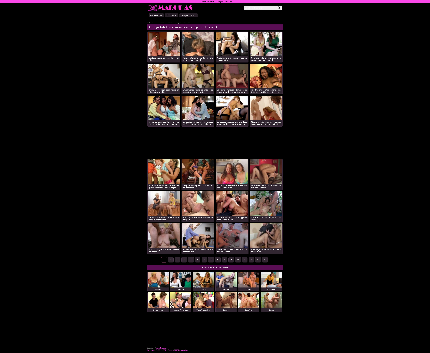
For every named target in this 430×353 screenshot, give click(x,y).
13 (244, 260)
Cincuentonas (158, 310)
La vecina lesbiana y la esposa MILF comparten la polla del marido (198, 123)
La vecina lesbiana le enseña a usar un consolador (164, 218)
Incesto (226, 289)
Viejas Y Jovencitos (203, 310)
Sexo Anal (248, 310)
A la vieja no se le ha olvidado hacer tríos (266, 250)
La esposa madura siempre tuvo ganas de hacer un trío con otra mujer (232, 123)
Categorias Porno (188, 15)
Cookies (171, 350)
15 (258, 260)
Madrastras (271, 289)
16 (265, 260)
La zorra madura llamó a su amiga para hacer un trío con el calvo (232, 91)
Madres (203, 289)
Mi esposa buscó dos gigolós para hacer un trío (232, 218)
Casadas (226, 310)
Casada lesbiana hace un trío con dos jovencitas (232, 250)
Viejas (248, 289)
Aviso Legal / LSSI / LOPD (157, 350)
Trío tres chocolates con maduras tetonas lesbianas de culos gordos (266, 91)
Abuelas (158, 289)
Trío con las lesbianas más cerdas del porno (198, 218)
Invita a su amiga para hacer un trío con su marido (164, 91)
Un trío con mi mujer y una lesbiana (266, 218)
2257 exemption (181, 350)
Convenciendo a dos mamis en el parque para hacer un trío (266, 59)
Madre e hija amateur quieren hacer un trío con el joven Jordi (266, 123)
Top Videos (171, 15)
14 (251, 260)
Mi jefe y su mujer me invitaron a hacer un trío (198, 250)
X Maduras (150, 23)
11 (231, 260)
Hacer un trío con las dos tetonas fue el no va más (232, 186)
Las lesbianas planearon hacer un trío (164, 59)
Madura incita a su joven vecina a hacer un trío (232, 59)
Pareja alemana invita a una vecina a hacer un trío (198, 59)
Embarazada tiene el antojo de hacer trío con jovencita (198, 91)
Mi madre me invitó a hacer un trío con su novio (266, 186)
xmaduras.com (161, 348)
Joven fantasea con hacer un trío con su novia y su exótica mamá (164, 123)
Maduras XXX (156, 15)
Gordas (271, 310)
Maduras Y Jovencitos (181, 310)
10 (224, 260)
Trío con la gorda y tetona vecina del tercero (164, 250)
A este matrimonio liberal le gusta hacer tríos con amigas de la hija (164, 186)
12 (238, 260)
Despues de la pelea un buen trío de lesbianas (198, 186)
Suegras (181, 289)
